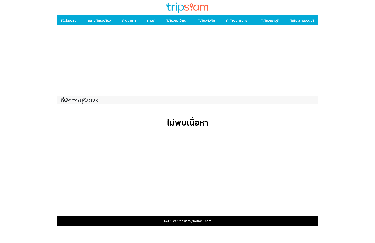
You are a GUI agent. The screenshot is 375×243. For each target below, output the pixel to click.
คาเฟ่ (151, 20)
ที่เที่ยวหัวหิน (206, 20)
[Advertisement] (187, 61)
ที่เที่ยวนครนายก (238, 20)
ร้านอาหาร (129, 20)
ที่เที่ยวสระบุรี (269, 20)
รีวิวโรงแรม (69, 20)
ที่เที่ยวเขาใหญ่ (176, 20)
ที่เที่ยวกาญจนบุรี (302, 20)
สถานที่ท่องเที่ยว (99, 20)
